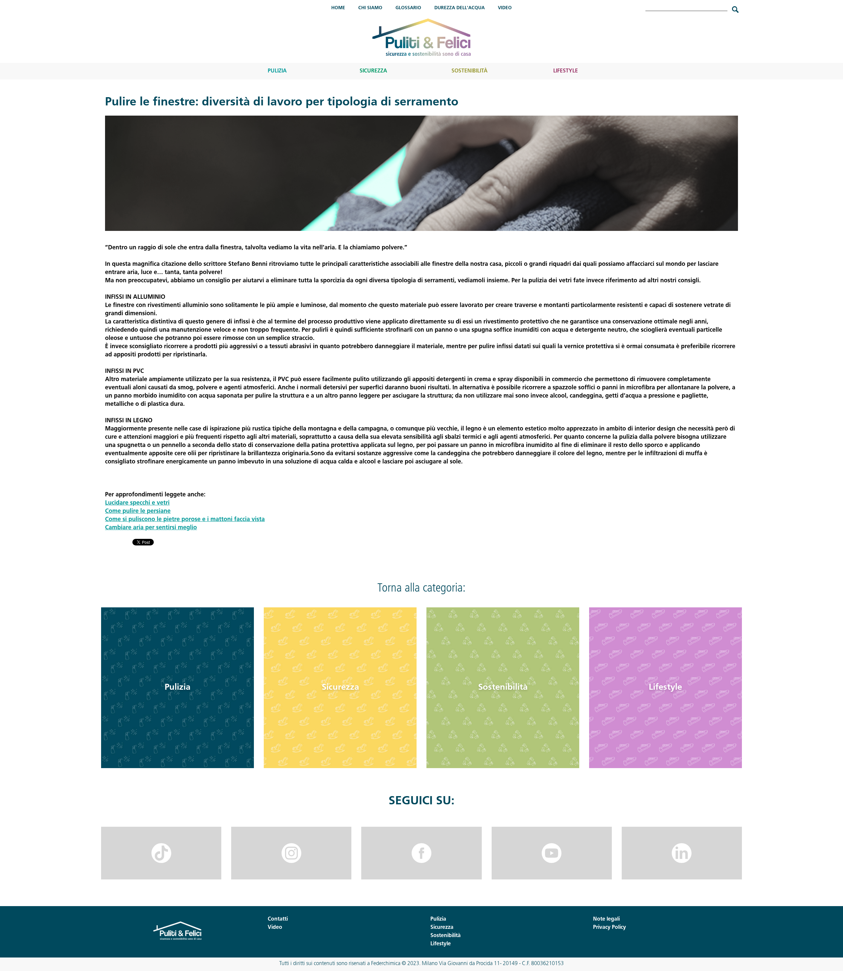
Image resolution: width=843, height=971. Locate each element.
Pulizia (277, 71)
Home (338, 8)
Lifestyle (565, 71)
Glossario (408, 8)
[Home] (421, 37)
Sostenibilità (469, 71)
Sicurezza (373, 71)
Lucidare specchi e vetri (137, 503)
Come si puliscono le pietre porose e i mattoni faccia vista (185, 520)
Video (505, 8)
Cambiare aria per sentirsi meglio (151, 528)
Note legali (606, 919)
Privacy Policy (609, 927)
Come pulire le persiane (138, 511)
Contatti (278, 919)
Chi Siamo (370, 8)
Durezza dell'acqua (459, 8)
